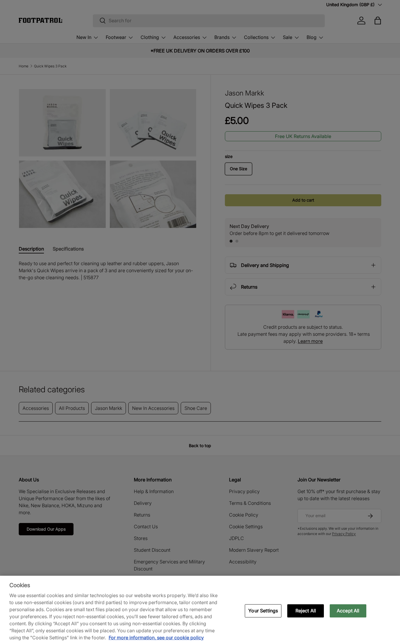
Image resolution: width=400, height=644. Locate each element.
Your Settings (263, 611)
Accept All (348, 611)
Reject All (305, 611)
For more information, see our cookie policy (156, 637)
